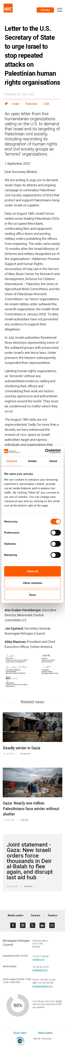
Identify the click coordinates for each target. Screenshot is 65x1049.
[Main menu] (59, 10)
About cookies (45, 1032)
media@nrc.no (39, 970)
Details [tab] (32, 461)
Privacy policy (20, 1032)
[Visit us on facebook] (13, 925)
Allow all (32, 571)
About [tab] (53, 461)
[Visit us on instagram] (22, 925)
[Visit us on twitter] (32, 925)
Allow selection (32, 582)
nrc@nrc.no (38, 959)
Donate (45, 10)
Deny (32, 594)
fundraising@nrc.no (42, 986)
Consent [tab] (11, 461)
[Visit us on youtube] (52, 925)
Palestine (31, 104)
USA (46, 104)
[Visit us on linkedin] (42, 925)
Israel (15, 104)
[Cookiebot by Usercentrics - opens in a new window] (46, 451)
